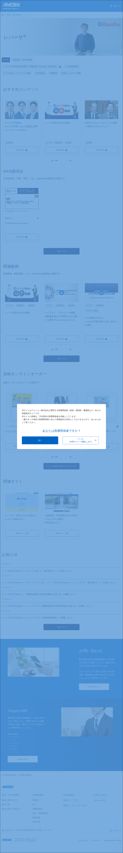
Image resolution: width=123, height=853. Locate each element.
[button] (40, 440)
